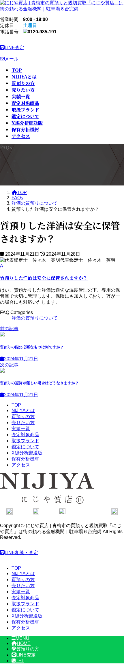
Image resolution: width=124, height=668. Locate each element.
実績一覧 (21, 428)
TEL (20, 660)
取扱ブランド (25, 440)
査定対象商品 (25, 434)
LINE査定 (26, 654)
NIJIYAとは (23, 410)
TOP (16, 405)
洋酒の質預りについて (35, 317)
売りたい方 (23, 422)
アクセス (21, 464)
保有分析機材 (25, 458)
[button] (62, 47)
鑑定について (25, 446)
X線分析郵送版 (27, 452)
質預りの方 (23, 416)
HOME (24, 643)
